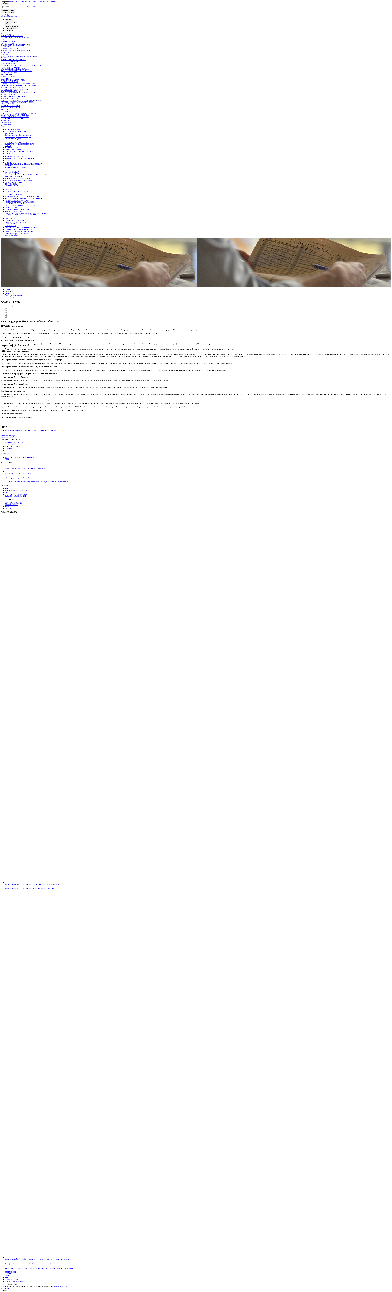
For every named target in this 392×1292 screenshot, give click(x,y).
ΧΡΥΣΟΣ (8, 489)
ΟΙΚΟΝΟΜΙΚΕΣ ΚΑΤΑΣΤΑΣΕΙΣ (12, 118)
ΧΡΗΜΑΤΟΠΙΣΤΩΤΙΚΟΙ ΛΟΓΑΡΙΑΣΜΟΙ (15, 89)
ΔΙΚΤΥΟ (8, 450)
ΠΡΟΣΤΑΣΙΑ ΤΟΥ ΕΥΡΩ (9, 72)
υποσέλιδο (49, 2)
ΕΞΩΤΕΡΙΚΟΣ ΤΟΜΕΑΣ (9, 82)
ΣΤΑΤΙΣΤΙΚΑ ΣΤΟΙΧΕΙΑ (13, 446)
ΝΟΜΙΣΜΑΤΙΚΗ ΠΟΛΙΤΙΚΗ (11, 49)
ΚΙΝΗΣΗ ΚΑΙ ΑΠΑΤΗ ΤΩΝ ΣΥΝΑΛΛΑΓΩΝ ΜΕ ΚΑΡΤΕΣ (21, 100)
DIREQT (8, 508)
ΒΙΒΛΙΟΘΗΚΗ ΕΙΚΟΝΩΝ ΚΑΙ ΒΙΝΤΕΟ (15, 115)
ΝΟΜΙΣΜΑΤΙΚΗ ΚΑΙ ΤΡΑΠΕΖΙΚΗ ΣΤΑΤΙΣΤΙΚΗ (18, 84)
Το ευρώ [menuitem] (8, 24)
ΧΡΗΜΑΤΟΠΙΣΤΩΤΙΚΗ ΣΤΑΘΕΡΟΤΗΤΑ (15, 50)
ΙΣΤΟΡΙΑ (4, 39)
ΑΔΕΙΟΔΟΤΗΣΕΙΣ (11, 505)
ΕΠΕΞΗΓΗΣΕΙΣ (6, 111)
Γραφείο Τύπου (10, 293)
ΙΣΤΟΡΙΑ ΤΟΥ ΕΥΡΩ (8, 63)
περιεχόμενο (32, 2)
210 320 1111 (20, 473)
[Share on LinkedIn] (6, 311)
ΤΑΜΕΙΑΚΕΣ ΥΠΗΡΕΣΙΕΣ (10, 67)
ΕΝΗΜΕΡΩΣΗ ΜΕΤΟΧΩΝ (10, 106)
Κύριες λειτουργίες (11, 131)
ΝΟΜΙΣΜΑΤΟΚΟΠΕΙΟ (9, 76)
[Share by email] (6, 315)
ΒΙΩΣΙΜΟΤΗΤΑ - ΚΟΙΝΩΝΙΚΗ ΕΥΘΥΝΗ (15, 45)
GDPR (7, 1276)
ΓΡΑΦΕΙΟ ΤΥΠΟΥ (7, 104)
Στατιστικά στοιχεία (11, 137)
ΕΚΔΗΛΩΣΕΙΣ (6, 109)
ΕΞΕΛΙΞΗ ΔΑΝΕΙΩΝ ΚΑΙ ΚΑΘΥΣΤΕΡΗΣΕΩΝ (17, 102)
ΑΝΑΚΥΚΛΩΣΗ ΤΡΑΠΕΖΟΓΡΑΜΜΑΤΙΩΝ (16, 71)
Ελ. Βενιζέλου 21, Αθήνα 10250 (36, 482)
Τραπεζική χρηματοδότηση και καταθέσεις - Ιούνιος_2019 (32, 430)
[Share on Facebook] (6, 313)
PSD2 (7, 459)
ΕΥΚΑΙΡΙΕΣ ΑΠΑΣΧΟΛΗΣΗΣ (11, 107)
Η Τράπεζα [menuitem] (9, 19)
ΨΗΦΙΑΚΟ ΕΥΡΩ (7, 74)
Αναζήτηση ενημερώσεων (13, 295)
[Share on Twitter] (6, 309)
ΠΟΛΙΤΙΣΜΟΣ (6, 47)
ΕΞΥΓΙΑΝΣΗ (5, 54)
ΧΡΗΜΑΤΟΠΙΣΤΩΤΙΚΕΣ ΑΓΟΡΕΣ (13, 87)
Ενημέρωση (9, 139)
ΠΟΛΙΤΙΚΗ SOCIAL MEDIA (15, 1281)
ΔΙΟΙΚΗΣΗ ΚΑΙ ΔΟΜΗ (9, 43)
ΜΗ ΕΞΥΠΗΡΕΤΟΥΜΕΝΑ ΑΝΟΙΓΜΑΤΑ (19, 457)
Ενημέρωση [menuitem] (9, 30)
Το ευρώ (8, 133)
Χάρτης (18, 478)
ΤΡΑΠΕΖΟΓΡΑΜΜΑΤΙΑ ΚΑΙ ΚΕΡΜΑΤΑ (15, 69)
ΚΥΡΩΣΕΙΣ (9, 506)
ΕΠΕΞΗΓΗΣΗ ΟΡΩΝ (12, 1279)
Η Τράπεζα (8, 129)
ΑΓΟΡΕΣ (4, 58)
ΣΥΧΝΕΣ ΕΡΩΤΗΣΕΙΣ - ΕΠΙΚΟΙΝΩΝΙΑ (15, 117)
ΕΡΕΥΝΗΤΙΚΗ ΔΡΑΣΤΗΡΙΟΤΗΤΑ (13, 80)
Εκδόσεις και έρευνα (11, 135)
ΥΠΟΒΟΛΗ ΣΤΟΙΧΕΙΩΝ (9, 98)
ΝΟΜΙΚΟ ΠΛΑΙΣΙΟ (8, 41)
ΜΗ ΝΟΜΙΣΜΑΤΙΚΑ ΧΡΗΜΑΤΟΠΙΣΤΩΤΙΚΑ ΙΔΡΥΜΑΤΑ (21, 85)
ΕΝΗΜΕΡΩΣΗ (10, 448)
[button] (29, 6)
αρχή (16, 2)
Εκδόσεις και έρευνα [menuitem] (12, 26)
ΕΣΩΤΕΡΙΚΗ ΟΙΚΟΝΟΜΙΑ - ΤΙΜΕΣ (13, 96)
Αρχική (7, 289)
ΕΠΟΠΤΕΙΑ (5, 52)
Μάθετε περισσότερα (61, 1286)
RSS (6, 1277)
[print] (6, 317)
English (6, 122)
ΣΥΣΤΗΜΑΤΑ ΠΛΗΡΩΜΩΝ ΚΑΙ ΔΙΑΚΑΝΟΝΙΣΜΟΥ (19, 56)
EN (4, 14)
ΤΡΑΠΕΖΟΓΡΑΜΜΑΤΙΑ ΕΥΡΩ (16, 490)
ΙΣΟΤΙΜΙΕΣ (9, 492)
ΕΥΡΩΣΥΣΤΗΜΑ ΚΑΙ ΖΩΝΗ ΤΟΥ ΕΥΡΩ (15, 38)
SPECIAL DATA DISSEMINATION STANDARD (18, 93)
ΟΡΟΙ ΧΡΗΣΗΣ (10, 1272)
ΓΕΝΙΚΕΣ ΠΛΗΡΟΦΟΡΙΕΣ (10, 61)
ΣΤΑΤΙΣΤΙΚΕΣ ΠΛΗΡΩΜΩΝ (11, 91)
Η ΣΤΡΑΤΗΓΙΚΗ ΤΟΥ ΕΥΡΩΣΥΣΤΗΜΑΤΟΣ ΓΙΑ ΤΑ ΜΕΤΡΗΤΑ (23, 65)
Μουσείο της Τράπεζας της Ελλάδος (39, 1268)
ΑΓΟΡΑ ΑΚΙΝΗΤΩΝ (8, 95)
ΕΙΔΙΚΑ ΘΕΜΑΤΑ (7, 120)
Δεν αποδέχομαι (6, 1288)
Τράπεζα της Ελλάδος (32, 884)
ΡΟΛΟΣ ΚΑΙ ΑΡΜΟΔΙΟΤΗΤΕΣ (12, 36)
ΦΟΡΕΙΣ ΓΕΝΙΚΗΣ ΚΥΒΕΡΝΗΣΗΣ (13, 60)
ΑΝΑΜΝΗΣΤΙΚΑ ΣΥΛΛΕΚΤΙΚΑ (16, 494)
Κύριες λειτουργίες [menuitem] (11, 22)
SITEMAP (8, 1274)
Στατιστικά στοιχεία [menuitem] (11, 28)
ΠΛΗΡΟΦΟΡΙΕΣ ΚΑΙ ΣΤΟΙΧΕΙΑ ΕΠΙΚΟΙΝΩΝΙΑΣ (18, 113)
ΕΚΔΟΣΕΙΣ (5, 78)
